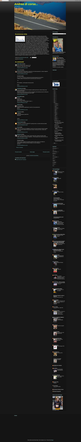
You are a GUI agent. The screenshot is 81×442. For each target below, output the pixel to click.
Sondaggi (54, 162)
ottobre (56, 106)
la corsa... (55, 184)
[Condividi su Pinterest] (35, 57)
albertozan (19, 134)
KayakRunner (56, 345)
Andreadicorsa (19, 88)
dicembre (56, 103)
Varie (53, 155)
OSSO (18, 104)
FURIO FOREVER (57, 375)
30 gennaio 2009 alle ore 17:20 (22, 109)
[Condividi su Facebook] (35, 57)
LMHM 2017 (59, 269)
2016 (55, 92)
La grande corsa (56, 254)
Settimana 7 (56, 131)
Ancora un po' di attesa (57, 386)
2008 (55, 143)
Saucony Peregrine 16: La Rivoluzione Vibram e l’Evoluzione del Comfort (59, 199)
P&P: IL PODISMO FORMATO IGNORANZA (59, 318)
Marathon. (55, 382)
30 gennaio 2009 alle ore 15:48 (22, 67)
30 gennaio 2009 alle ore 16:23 (22, 94)
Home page (32, 151)
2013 (55, 96)
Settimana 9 (56, 124)
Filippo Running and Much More (59, 234)
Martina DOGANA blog (57, 338)
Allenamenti (55, 148)
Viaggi (54, 160)
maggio (56, 113)
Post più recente (18, 151)
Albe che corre (56, 220)
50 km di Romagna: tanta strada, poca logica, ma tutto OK (61, 301)
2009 (55, 102)
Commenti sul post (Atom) (34, 155)
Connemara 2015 (59, 352)
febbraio (56, 118)
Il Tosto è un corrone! (57, 358)
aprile (56, 115)
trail (53, 165)
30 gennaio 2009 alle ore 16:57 (22, 102)
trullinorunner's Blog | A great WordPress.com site (59, 250)
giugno (56, 112)
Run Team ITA (56, 268)
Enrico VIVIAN (56, 177)
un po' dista (56, 306)
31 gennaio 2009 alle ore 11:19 (22, 145)
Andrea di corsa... (26, 4)
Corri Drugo (56, 385)
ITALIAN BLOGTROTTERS (58, 203)
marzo (56, 116)
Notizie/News (55, 151)
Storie (54, 158)
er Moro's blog (56, 191)
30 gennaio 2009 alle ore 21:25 (22, 132)
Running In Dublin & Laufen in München (59, 296)
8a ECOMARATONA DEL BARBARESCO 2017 (60, 256)
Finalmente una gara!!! (60, 325)
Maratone (54, 153)
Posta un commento (19, 147)
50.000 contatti (56, 126)
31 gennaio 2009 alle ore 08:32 (22, 138)
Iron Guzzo (55, 324)
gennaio (56, 119)
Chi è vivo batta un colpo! (61, 204)
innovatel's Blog (56, 331)
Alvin (18, 127)
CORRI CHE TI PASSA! (58, 365)
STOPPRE (55, 275)
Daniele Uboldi (19, 122)
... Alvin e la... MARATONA (58, 210)
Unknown (19, 111)
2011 (54, 99)
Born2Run (55, 368)
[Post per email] (30, 57)
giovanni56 (19, 96)
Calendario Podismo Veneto (58, 389)
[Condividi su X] (34, 57)
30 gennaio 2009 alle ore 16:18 (22, 86)
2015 (55, 93)
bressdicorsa (56, 261)
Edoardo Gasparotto (57, 391)
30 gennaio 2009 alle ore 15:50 (22, 73)
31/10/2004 (59, 359)
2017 (55, 90)
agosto (56, 109)
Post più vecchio (46, 151)
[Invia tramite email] (32, 57)
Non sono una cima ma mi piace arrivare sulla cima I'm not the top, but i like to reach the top (59, 242)
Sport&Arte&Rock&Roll (58, 288)
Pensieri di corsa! (57, 227)
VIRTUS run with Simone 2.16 (58, 297)
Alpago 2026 (59, 178)
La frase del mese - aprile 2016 (58, 307)
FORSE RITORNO (60, 262)
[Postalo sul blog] (33, 57)
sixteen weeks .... (56, 170)
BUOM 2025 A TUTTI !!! (60, 211)
